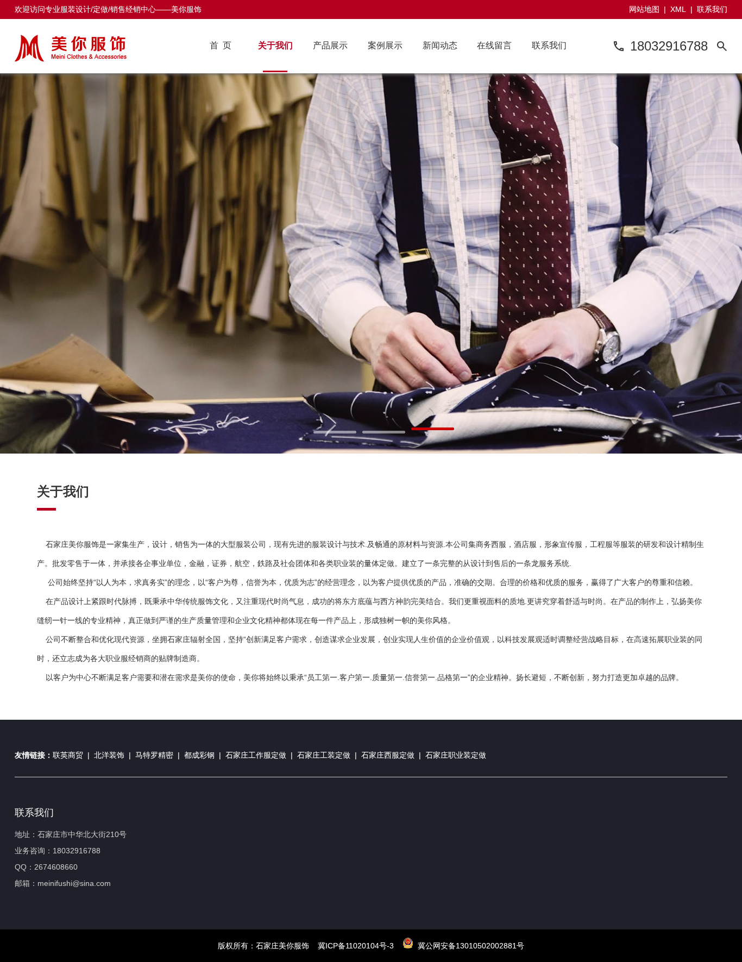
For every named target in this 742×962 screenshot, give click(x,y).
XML (678, 9)
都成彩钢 (199, 755)
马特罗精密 (154, 755)
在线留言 (494, 45)
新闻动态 (440, 45)
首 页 (220, 45)
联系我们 (712, 9)
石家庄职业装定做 (455, 755)
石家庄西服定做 (387, 755)
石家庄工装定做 (323, 755)
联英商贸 (68, 755)
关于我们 (275, 45)
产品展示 (330, 45)
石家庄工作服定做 (255, 755)
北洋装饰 (109, 755)
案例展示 (385, 45)
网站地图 (644, 9)
